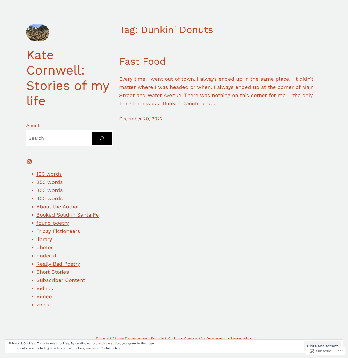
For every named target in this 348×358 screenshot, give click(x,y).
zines (42, 305)
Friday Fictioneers (58, 231)
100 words (49, 174)
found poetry (52, 223)
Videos (44, 288)
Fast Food (142, 61)
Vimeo (44, 296)
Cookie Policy (110, 348)
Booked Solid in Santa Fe (67, 215)
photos (45, 247)
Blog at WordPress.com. (122, 338)
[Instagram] (29, 162)
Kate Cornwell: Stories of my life (67, 77)
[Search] (102, 138)
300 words (49, 190)
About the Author (57, 207)
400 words (49, 198)
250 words (49, 182)
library (44, 239)
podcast (46, 256)
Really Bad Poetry (58, 264)
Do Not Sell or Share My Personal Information (202, 338)
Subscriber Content (60, 280)
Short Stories (52, 272)
